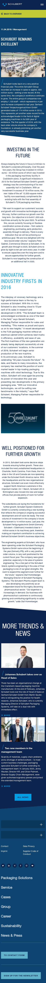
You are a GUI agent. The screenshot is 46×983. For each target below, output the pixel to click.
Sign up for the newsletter (21, 975)
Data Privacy (29, 845)
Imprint (4, 851)
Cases (6, 896)
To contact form (14, 955)
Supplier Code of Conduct (30, 852)
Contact (4, 845)
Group (6, 906)
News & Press (11, 935)
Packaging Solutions (17, 877)
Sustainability (11, 925)
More (7, 715)
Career (6, 915)
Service (6, 887)
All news (23, 797)
